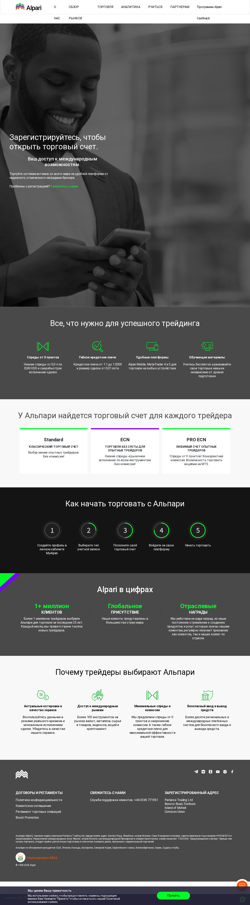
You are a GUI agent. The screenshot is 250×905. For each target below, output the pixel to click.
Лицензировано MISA (41, 858)
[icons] (196, 772)
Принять (173, 895)
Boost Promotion (27, 817)
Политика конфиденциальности (39, 800)
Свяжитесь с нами (64, 186)
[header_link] (28, 7)
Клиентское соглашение (33, 806)
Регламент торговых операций (38, 812)
